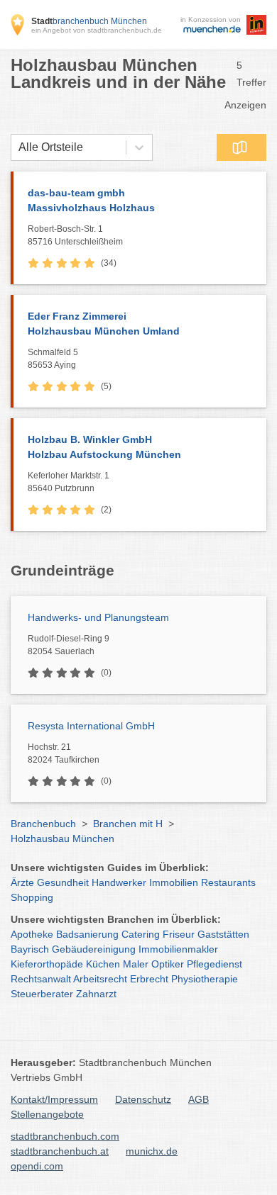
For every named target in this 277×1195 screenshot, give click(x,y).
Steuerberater (42, 993)
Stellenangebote (47, 1114)
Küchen (103, 964)
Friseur (179, 934)
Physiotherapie (204, 978)
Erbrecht (149, 978)
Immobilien (173, 882)
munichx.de (152, 1151)
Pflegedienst (214, 964)
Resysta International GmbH (91, 725)
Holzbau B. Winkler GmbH (104, 447)
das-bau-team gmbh (91, 200)
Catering (140, 934)
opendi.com (37, 1166)
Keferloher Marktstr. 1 (68, 482)
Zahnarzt (96, 993)
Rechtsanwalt (41, 978)
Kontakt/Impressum (54, 1099)
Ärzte (22, 882)
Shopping (32, 897)
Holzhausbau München (62, 838)
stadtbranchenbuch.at (60, 1151)
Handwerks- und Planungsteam (98, 617)
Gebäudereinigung (94, 949)
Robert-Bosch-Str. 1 (75, 235)
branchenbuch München (89, 21)
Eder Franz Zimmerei (104, 323)
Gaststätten (223, 934)
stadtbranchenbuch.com (65, 1136)
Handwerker (119, 882)
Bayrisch (30, 949)
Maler (135, 964)
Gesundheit (63, 882)
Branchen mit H (128, 823)
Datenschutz (143, 1099)
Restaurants (228, 882)
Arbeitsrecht (100, 978)
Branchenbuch (43, 823)
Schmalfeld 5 (53, 358)
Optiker (167, 964)
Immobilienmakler (178, 949)
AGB (198, 1099)
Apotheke (32, 934)
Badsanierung (87, 934)
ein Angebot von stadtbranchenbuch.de (96, 30)
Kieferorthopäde (47, 964)
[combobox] (18, 147)
